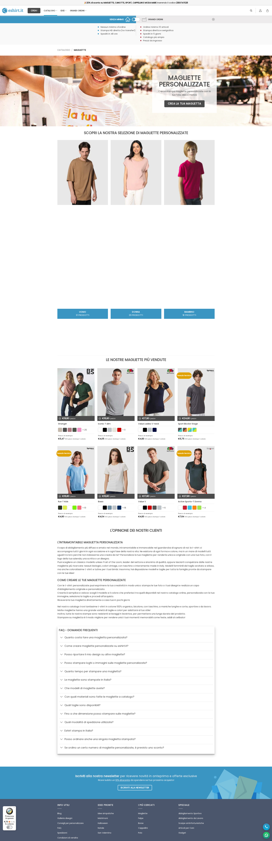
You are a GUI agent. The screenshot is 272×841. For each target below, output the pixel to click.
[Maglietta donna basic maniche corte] (116, 470)
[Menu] (14, 808)
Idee (63, 10)
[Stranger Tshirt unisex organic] (76, 392)
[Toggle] (61, 638)
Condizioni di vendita (67, 837)
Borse (141, 823)
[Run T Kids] (76, 470)
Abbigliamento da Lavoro (190, 818)
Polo (140, 832)
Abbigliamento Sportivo (190, 813)
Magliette (142, 813)
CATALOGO (63, 50)
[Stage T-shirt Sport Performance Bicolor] (196, 392)
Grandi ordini (77, 10)
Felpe (140, 818)
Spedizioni (62, 832)
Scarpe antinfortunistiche (191, 823)
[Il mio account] (260, 10)
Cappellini (143, 828)
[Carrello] (268, 11)
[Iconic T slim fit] (116, 392)
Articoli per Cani (186, 828)
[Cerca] (251, 10)
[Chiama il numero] (266, 826)
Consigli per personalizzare (70, 823)
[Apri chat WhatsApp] (266, 835)
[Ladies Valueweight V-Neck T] (156, 392)
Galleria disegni (64, 818)
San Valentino (104, 832)
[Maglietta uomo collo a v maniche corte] (156, 470)
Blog (59, 813)
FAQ (59, 828)
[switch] (9, 827)
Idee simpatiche (106, 813)
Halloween (103, 823)
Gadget (182, 832)
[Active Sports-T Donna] (196, 470)
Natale (101, 828)
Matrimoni (103, 818)
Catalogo (49, 10)
